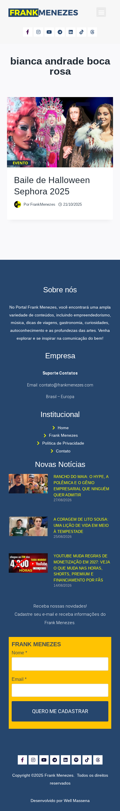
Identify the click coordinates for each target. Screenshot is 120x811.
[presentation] (60, 132)
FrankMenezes (42, 204)
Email (19, 679)
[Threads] (92, 32)
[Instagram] (38, 32)
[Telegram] (60, 32)
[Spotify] (76, 760)
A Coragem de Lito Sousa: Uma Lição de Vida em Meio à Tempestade (81, 525)
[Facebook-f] (27, 32)
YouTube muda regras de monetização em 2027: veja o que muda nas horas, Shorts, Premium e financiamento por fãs (82, 568)
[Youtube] (49, 32)
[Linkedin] (70, 32)
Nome (19, 652)
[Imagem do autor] (17, 204)
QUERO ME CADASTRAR (60, 711)
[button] (101, 12)
